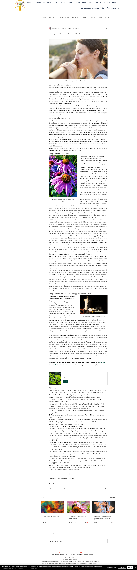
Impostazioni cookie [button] (112, 567)
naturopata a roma (63, 474)
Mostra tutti (112, 497)
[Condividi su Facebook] (49, 484)
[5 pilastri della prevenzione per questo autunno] (78, 507)
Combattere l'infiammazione (51, 516)
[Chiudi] (135, 567)
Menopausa (75, 17)
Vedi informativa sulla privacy (29, 568)
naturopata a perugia (76, 474)
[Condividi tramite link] (61, 484)
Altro (106, 17)
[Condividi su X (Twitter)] (53, 484)
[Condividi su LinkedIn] (57, 484)
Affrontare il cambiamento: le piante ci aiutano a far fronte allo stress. (103, 517)
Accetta (130, 567)
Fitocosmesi (92, 17)
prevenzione (53, 474)
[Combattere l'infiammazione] (52, 507)
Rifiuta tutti (121, 567)
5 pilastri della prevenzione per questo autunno (77, 517)
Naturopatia (52, 17)
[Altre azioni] (107, 28)
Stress (100, 17)
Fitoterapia (83, 17)
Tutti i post (43, 17)
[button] (113, 17)
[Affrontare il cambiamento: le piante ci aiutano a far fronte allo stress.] (103, 507)
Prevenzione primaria (64, 17)
